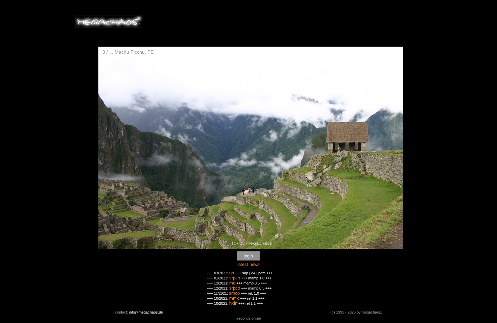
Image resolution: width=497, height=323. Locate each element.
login (248, 255)
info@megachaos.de (146, 312)
